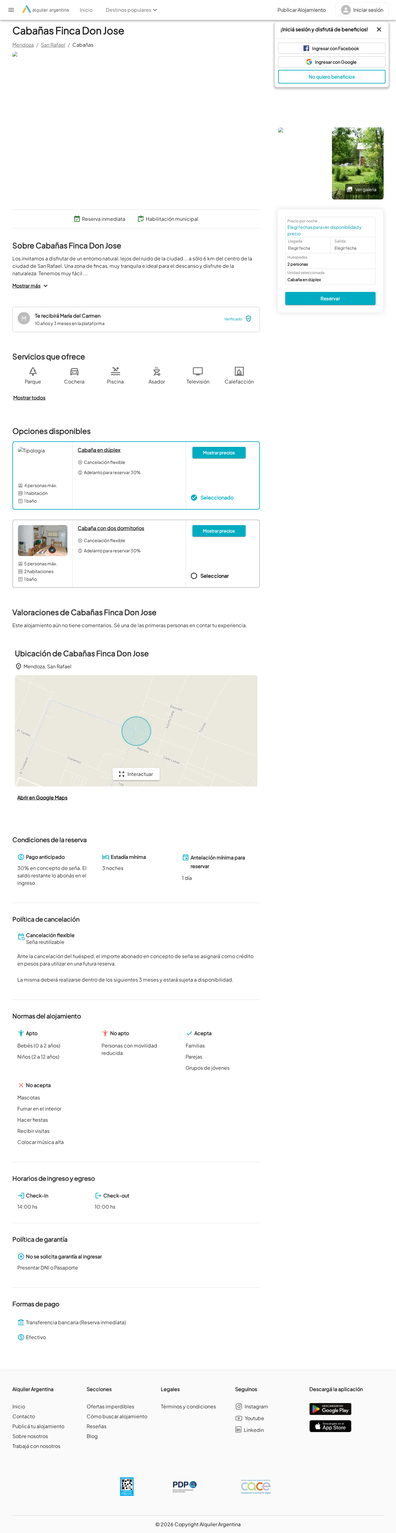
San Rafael (53, 44)
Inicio (18, 1406)
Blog (92, 1436)
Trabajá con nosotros (36, 1446)
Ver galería (366, 189)
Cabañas (82, 44)
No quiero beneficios (332, 76)
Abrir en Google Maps (42, 797)
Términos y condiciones (188, 1406)
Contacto (23, 1416)
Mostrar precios (219, 452)
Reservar (330, 298)
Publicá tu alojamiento (38, 1426)
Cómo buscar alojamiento (117, 1416)
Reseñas (96, 1426)
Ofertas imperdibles (110, 1406)
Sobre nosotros (30, 1436)
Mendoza (23, 44)
